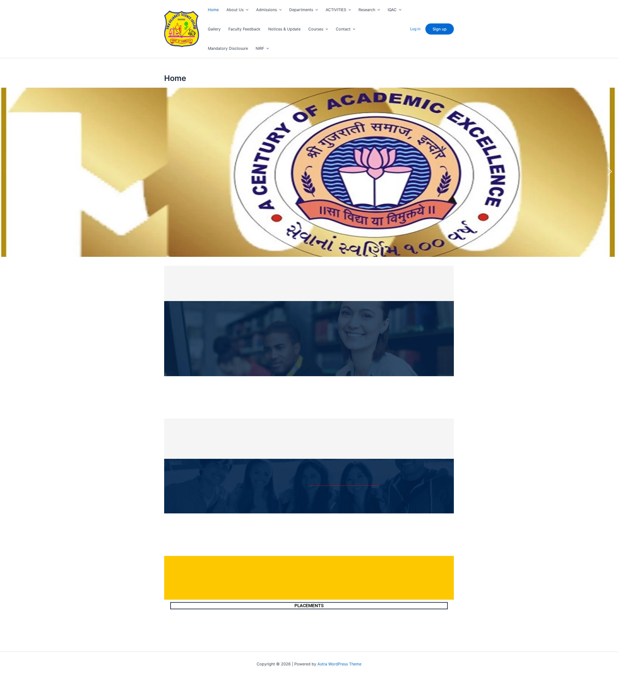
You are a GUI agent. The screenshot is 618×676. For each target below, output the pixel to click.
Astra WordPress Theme (339, 664)
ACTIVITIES (336, 9)
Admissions (266, 9)
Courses (315, 29)
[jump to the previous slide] (8, 172)
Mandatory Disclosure (228, 48)
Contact (343, 29)
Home (213, 9)
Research (366, 9)
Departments (301, 9)
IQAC (392, 9)
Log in (415, 29)
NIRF (260, 48)
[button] (246, 9)
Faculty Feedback (244, 29)
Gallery (214, 29)
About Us (235, 9)
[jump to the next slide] (610, 172)
